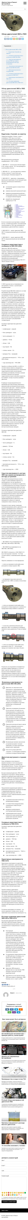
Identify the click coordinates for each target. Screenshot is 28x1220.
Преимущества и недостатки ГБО (14, 1079)
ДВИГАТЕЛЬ (14, 36)
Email (3, 1165)
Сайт (3, 1170)
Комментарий (5, 1176)
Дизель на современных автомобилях (10, 1057)
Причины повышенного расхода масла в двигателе (13, 1123)
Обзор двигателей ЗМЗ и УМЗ (13, 49)
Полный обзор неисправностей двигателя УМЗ (13, 1101)
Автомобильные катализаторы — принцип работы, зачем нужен (14, 1034)
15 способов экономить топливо (13, 1145)
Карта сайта (5, 1210)
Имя (3, 1160)
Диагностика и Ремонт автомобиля (9, 3)
